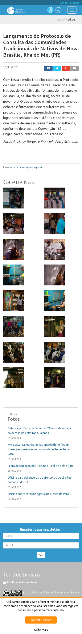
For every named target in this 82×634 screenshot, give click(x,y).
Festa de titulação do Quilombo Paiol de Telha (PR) (40, 466)
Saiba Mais (41, 629)
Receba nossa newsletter (41, 529)
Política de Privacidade (21, 582)
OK (41, 554)
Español (74, 2)
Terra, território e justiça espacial (26, 167)
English (64, 2)
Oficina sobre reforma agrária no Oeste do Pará (38, 494)
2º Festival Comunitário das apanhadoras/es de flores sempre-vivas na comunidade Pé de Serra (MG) (38, 449)
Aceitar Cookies (41, 620)
